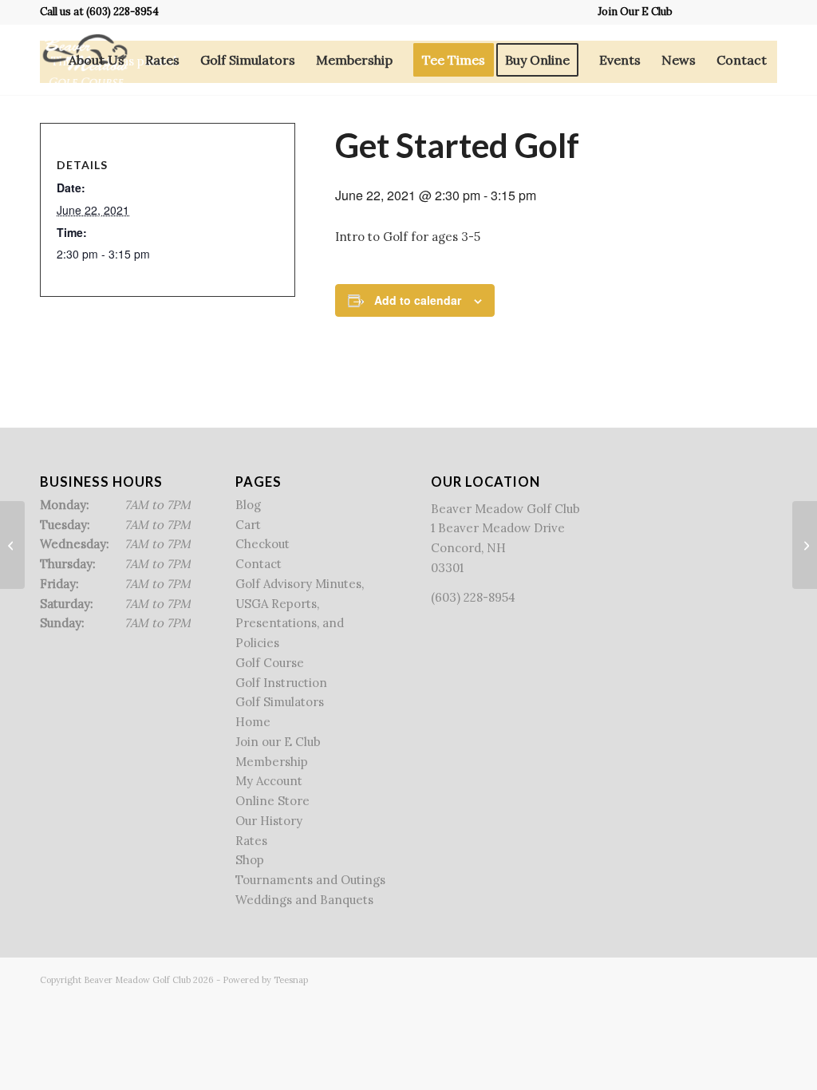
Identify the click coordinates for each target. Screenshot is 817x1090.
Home (252, 721)
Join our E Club (278, 741)
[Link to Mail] (765, 12)
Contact (258, 563)
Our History (268, 820)
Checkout (262, 543)
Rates (251, 840)
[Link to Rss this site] (740, 12)
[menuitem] (631, 12)
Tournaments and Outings (310, 879)
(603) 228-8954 (122, 11)
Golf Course (269, 662)
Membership (271, 761)
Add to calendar (417, 300)
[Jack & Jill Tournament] (12, 545)
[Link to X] (716, 12)
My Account (268, 780)
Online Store (272, 800)
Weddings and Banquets (304, 899)
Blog (248, 504)
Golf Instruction (281, 682)
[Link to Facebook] (693, 12)
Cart (248, 524)
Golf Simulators (279, 701)
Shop (249, 859)
